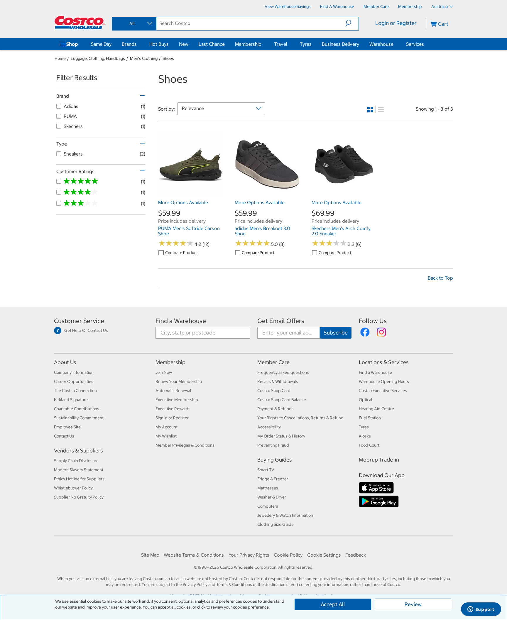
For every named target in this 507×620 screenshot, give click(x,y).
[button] (352, 23)
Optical (365, 399)
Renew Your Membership (179, 381)
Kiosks (365, 436)
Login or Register (396, 23)
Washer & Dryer (271, 497)
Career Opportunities (73, 381)
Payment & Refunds (275, 408)
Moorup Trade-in (379, 459)
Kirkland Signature (71, 399)
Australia (439, 6)
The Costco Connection (75, 390)
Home (60, 58)
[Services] (425, 44)
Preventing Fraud (273, 445)
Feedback (355, 555)
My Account (167, 427)
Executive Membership (177, 399)
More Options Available (183, 202)
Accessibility (269, 427)
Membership (248, 44)
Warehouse (381, 44)
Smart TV (265, 469)
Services (415, 44)
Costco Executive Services (383, 390)
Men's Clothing (144, 58)
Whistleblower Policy (73, 488)
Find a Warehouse (181, 321)
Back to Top (440, 278)
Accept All (333, 604)
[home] (79, 22)
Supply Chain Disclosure (76, 460)
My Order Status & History (281, 436)
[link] (190, 194)
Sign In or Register (172, 417)
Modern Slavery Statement (78, 469)
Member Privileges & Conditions (185, 445)
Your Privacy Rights (249, 555)
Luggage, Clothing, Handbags (98, 58)
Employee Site (67, 427)
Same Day (101, 44)
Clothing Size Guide (275, 524)
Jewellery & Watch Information (285, 515)
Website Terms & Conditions (194, 555)
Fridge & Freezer (272, 479)
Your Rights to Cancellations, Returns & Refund (300, 417)
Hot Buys (159, 44)
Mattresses (267, 488)
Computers (267, 506)
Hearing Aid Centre (376, 408)
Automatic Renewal (173, 390)
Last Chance (212, 44)
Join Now (164, 372)
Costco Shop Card (273, 390)
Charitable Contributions (76, 408)
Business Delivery (340, 44)
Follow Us (373, 321)
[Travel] (288, 44)
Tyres (306, 44)
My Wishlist (166, 436)
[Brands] (138, 44)
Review (413, 604)
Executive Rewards (173, 408)
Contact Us (64, 436)
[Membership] (262, 44)
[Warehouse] (394, 44)
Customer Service (79, 321)
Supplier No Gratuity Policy (79, 497)
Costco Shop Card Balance (281, 399)
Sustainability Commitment (79, 417)
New (183, 44)
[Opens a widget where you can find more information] (481, 609)
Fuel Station (370, 417)
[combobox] (133, 23)
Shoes (168, 58)
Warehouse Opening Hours (384, 381)
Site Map (150, 555)
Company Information (74, 372)
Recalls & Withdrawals (277, 381)
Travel (280, 44)
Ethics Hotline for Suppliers (79, 479)
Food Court (369, 445)
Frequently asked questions (283, 372)
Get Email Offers (280, 321)
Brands (129, 44)
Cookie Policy (288, 555)
